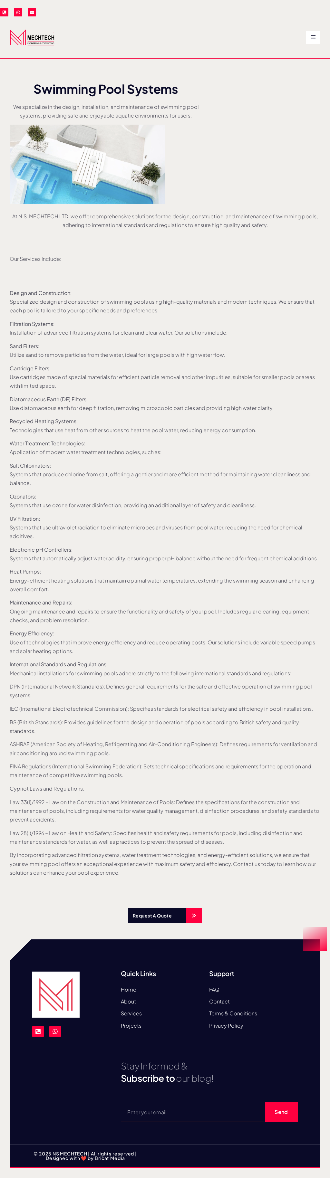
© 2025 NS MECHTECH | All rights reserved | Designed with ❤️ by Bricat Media (85, 1156)
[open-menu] (313, 37)
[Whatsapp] (18, 12)
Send (281, 1111)
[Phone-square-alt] (4, 12)
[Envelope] (32, 12)
